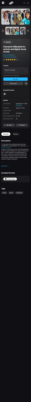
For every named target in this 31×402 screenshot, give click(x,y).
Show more (4, 165)
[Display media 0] (12, 30)
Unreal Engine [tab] (11, 179)
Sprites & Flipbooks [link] (8, 54)
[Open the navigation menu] (28, 3)
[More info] (19, 116)
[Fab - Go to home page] (11, 3)
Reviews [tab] (15, 134)
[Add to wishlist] (26, 83)
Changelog (19, 105)
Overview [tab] (6, 134)
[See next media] (28, 30)
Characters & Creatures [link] (9, 56)
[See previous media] (3, 30)
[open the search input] (24, 3)
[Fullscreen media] (27, 10)
